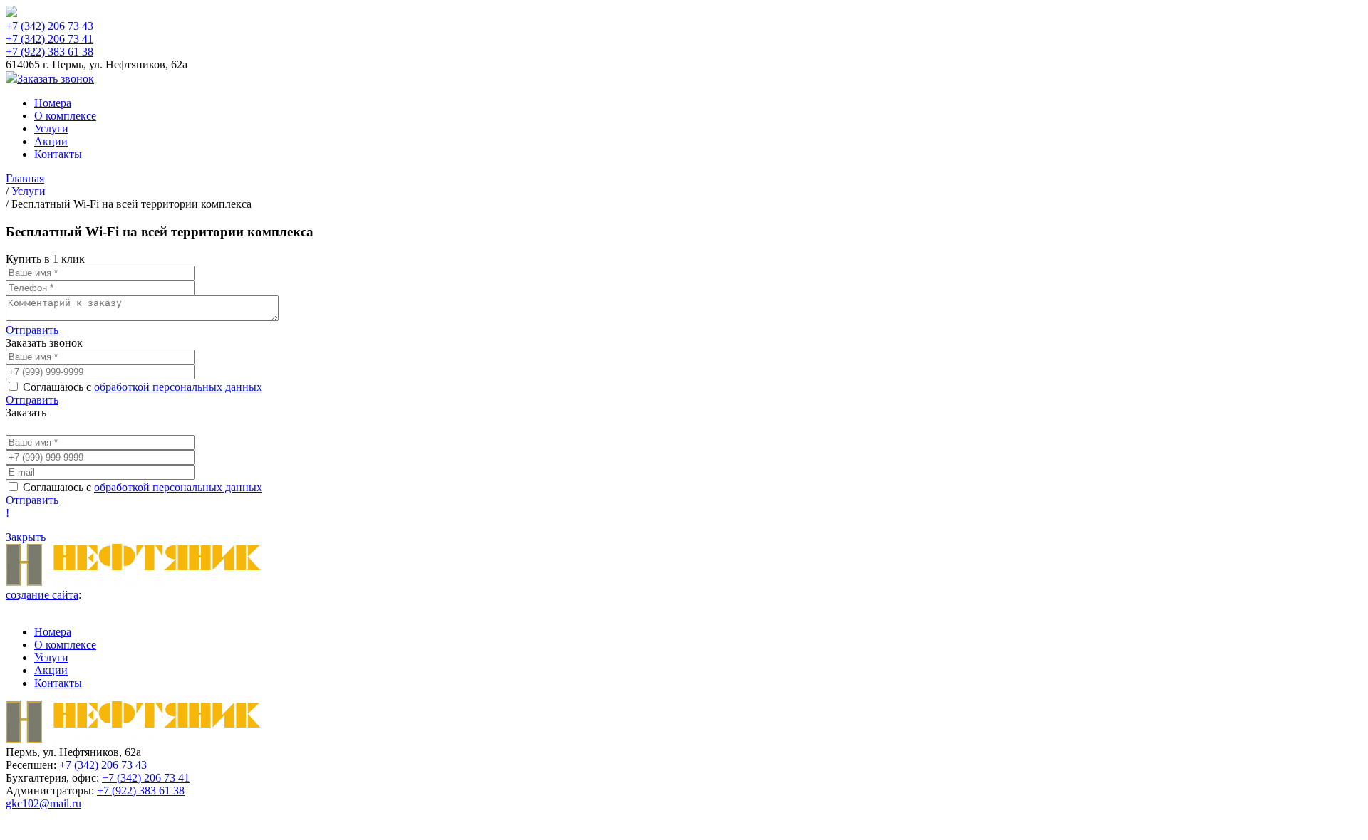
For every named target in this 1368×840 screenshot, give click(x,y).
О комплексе (65, 116)
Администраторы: (50, 790)
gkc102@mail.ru (43, 803)
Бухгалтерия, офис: (52, 778)
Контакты (58, 154)
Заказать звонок (55, 79)
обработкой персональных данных (178, 387)
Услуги (51, 128)
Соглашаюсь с (142, 387)
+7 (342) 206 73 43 (49, 26)
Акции (51, 141)
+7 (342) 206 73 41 (49, 39)
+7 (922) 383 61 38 (49, 52)
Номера (52, 103)
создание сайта (42, 595)
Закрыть (26, 537)
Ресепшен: (31, 765)
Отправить (32, 330)
